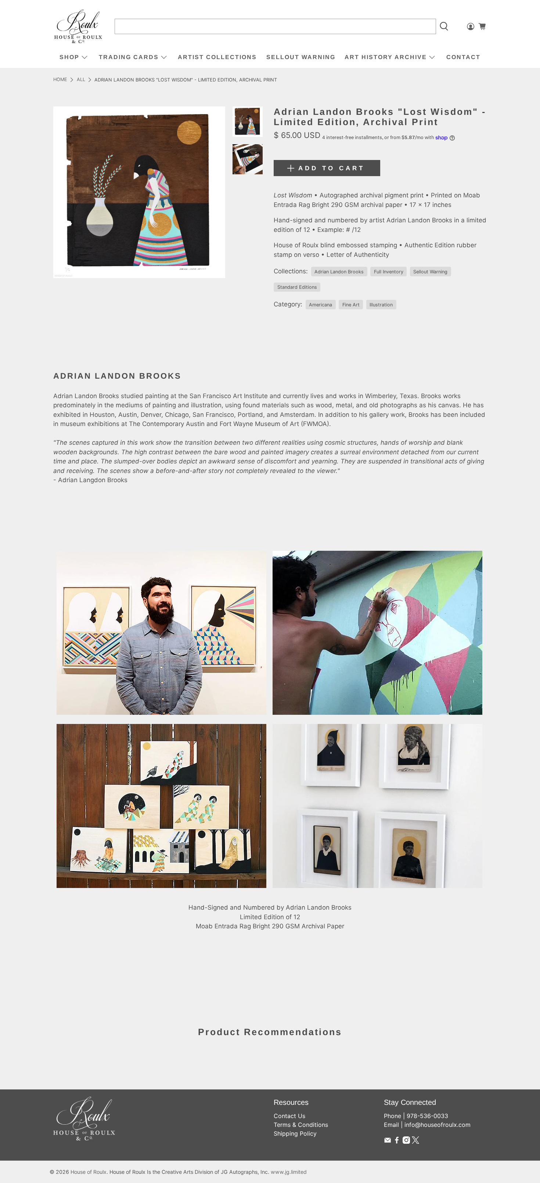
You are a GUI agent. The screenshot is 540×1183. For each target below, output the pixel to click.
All (81, 79)
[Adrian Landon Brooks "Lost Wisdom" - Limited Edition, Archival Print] (139, 192)
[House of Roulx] (78, 27)
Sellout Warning (300, 57)
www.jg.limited (289, 1172)
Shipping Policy (295, 1133)
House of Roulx (89, 1172)
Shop (69, 57)
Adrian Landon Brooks (339, 271)
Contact (463, 57)
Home (60, 79)
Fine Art (351, 304)
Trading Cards (129, 57)
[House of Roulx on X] (415, 1141)
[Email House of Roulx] (387, 1141)
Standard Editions (297, 287)
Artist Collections (217, 57)
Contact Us (289, 1116)
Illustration (381, 304)
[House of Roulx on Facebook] (396, 1141)
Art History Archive (386, 57)
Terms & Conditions (301, 1124)
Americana (320, 304)
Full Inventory (388, 271)
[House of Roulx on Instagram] (406, 1141)
